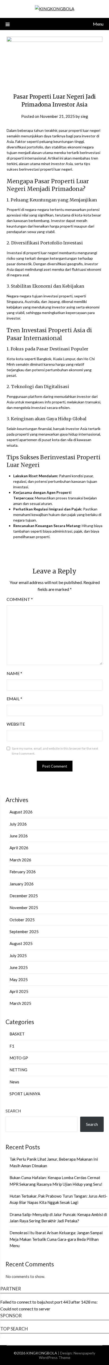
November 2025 (24, 907)
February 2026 (23, 871)
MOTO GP (19, 1057)
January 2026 (22, 883)
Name (14, 673)
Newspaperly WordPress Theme (67, 1355)
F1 (12, 1046)
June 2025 (19, 967)
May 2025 (19, 979)
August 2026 (21, 811)
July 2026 (18, 824)
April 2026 (19, 847)
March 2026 (20, 859)
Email (14, 698)
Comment (20, 599)
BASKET (17, 1033)
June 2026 (19, 835)
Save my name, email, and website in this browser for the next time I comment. (55, 751)
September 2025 (24, 931)
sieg (84, 116)
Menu (98, 23)
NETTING (18, 1069)
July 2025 (18, 955)
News (14, 1081)
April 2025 (19, 991)
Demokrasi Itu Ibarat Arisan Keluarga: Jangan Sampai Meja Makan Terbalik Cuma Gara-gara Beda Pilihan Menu (56, 1239)
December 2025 (24, 895)
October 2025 (22, 919)
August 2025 (21, 943)
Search (13, 1110)
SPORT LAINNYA (25, 1093)
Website (16, 723)
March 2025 (20, 1003)
